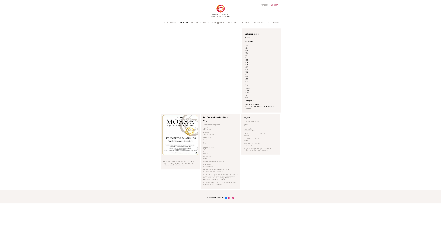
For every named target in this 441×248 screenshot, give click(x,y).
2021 (246, 76)
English (274, 4)
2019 (246, 73)
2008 (246, 54)
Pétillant (247, 89)
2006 (246, 50)
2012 (246, 61)
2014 (246, 64)
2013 (246, 62)
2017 (246, 69)
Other (246, 97)
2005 (246, 49)
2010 (246, 57)
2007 (246, 52)
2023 (246, 80)
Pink (246, 95)
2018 (246, 71)
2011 (246, 59)
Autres (247, 90)
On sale (247, 38)
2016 (246, 68)
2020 (246, 74)
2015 (246, 66)
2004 (246, 47)
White (247, 92)
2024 (246, 81)
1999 (246, 45)
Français (264, 4)
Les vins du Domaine (252, 104)
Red (246, 94)
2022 (246, 78)
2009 (246, 55)
